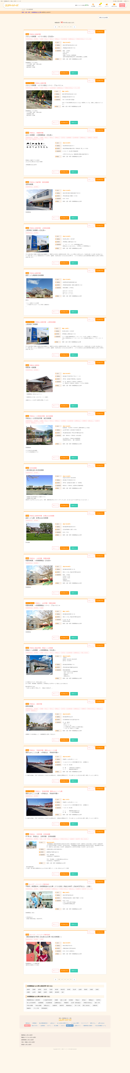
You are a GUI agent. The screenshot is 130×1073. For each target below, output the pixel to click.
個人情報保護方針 (43, 1023)
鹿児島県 (57, 992)
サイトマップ (84, 1023)
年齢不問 (95, 137)
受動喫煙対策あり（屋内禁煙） (32, 39)
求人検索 (56, 1025)
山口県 (33, 992)
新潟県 (68, 989)
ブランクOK (88, 39)
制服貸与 (29, 1008)
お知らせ (52, 1023)
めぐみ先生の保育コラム (63, 1023)
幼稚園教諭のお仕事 (36, 12)
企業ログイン (78, 1025)
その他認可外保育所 (47, 1000)
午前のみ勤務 (30, 1005)
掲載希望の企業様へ (88, 1025)
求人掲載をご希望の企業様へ (118, 1)
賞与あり (52, 39)
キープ (91, 31)
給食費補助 (69, 137)
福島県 (28, 989)
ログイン (49, 1025)
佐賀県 (45, 992)
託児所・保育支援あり (76, 1002)
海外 (63, 992)
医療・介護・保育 (26, 12)
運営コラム (92, 1023)
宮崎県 (50, 992)
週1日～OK (97, 1002)
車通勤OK (90, 137)
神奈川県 (63, 989)
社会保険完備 (64, 39)
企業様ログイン (126, 1)
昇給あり (46, 39)
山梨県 (80, 989)
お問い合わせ (101, 1023)
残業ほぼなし (91, 420)
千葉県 (50, 989)
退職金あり (57, 39)
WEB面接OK (44, 1008)
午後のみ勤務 (38, 1005)
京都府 (91, 989)
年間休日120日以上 (80, 39)
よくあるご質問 (75, 1023)
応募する (73, 73)
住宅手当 (63, 137)
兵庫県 (28, 992)
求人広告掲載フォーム (100, 1025)
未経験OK (97, 420)
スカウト (63, 1025)
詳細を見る (100, 31)
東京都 (56, 989)
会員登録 (122, 5)
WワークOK (28, 139)
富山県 (74, 989)
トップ (23, 9)
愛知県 (85, 989)
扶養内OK (34, 139)
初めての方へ (35, 1025)
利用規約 (34, 1023)
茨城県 (33, 989)
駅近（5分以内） (85, 652)
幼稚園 (41, 39)
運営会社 (28, 1023)
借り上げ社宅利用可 (31, 1002)
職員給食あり (34, 422)
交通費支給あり (71, 39)
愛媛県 (39, 992)
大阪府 (97, 989)
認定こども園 (43, 838)
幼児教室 (71, 1000)
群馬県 (39, 989)
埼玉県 (45, 989)
